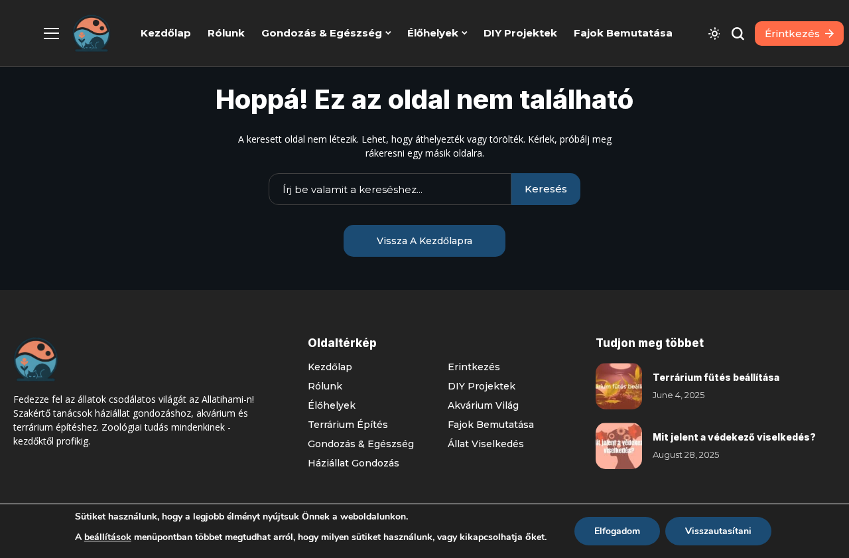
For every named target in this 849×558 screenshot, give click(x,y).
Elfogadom (617, 531)
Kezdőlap (330, 367)
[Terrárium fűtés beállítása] (619, 386)
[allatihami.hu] (91, 33)
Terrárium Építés (348, 425)
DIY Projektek (481, 386)
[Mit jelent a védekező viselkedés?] (619, 446)
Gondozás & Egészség (361, 444)
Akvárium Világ (483, 405)
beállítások (107, 537)
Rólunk (325, 386)
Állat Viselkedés (486, 444)
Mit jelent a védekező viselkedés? (734, 437)
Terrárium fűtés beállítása (716, 377)
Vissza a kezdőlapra (424, 241)
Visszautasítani (718, 531)
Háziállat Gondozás (353, 463)
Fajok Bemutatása (491, 425)
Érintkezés (474, 367)
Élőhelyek (332, 405)
